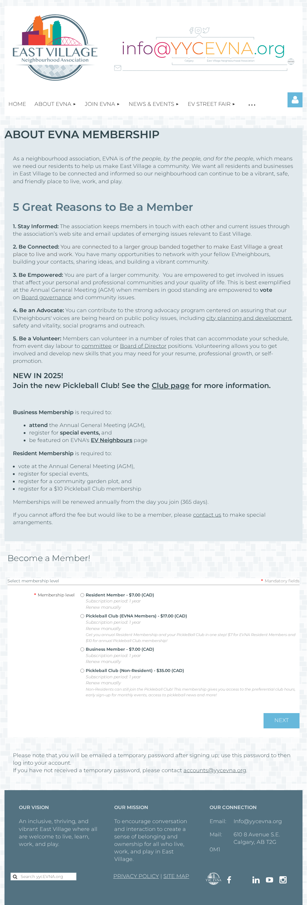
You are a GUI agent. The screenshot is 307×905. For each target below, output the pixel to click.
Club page (170, 385)
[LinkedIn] (256, 880)
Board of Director (143, 346)
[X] (242, 880)
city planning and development (248, 318)
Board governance (46, 297)
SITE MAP (176, 876)
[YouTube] (269, 880)
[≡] (252, 104)
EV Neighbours (111, 440)
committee (97, 346)
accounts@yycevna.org (214, 770)
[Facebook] (229, 880)
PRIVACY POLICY (136, 876)
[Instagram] (283, 880)
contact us (207, 515)
